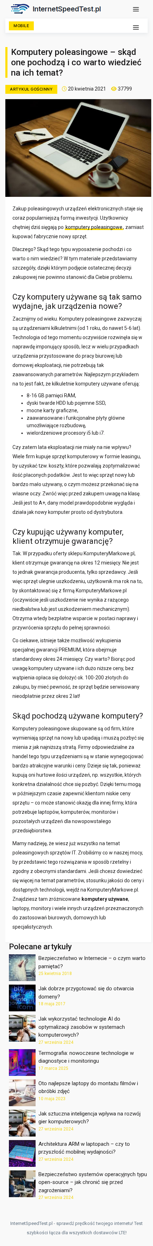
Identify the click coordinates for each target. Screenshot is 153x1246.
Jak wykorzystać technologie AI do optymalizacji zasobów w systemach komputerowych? (81, 1027)
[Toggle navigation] (136, 9)
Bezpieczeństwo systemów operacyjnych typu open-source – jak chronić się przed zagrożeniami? (92, 1182)
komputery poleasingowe (93, 227)
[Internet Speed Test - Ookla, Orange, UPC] (58, 9)
